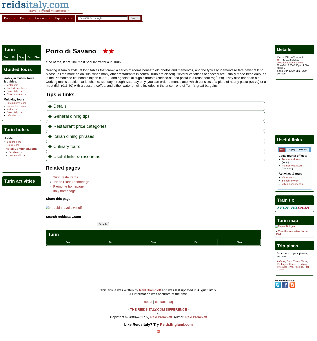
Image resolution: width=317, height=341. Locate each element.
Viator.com (12, 85)
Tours (304, 261)
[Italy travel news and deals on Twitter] (278, 287)
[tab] (281, 150)
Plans (23, 18)
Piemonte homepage (68, 186)
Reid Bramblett (150, 290)
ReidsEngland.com (176, 324)
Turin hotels (16, 129)
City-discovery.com (17, 94)
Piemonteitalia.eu (292, 165)
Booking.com (14, 141)
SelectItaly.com (15, 91)
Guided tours (18, 69)
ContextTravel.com (17, 88)
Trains (296, 261)
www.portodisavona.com (290, 62)
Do (110, 242)
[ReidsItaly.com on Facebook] (285, 287)
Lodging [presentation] (291, 150)
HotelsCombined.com (21, 148)
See (67, 242)
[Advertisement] (68, 33)
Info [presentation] (282, 150)
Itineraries (282, 266)
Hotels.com (13, 145)
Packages (282, 264)
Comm (280, 269)
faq (170, 302)
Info (291, 266)
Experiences (62, 18)
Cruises (293, 264)
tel (278, 59)
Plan (239, 242)
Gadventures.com (16, 106)
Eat (196, 242)
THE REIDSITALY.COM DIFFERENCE (158, 309)
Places (7, 18)
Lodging (303, 264)
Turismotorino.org (292, 159)
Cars (289, 261)
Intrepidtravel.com (16, 103)
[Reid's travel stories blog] (292, 287)
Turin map (287, 220)
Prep (307, 266)
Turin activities (19, 181)
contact (160, 302)
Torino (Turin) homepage (71, 182)
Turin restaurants (65, 177)
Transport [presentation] (303, 150)
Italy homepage (64, 191)
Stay (153, 242)
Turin (53, 234)
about (148, 302)
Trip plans (287, 245)
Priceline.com (16, 152)
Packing (298, 266)
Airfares (281, 261)
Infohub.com (13, 115)
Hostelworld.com (17, 155)
